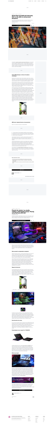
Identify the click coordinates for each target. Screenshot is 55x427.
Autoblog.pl (29, 418)
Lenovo (33, 397)
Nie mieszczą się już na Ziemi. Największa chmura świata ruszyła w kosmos (21, 159)
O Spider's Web (36, 417)
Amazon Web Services (27, 176)
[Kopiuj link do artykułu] (33, 25)
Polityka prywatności (36, 422)
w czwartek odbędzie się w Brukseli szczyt (23, 147)
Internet (33, 176)
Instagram (44, 419)
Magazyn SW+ (29, 417)
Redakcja (36, 419)
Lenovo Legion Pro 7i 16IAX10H (27, 345)
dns (31, 176)
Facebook (44, 417)
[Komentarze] (31, 25)
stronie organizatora (22, 375)
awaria (30, 176)
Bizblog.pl (29, 419)
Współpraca (36, 418)
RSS (43, 421)
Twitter (43, 418)
